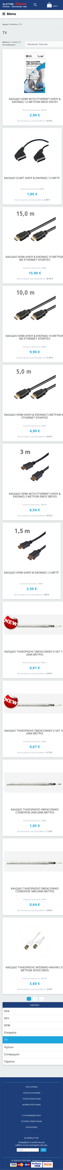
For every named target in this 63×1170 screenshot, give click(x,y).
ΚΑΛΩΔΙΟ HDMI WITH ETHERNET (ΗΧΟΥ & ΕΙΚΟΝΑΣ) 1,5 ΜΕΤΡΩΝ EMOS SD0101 (35, 100)
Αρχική (5, 24)
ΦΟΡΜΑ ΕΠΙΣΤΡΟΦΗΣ (31, 1104)
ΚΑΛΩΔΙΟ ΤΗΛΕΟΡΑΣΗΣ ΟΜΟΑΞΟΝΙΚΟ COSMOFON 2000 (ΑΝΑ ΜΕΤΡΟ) (35, 811)
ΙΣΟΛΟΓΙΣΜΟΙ (31, 1127)
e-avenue (47, 1160)
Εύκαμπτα (10, 1032)
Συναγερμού (11, 1054)
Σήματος (9, 1061)
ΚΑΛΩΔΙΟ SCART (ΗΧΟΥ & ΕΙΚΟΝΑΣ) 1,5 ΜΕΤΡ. (32, 178)
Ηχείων (9, 1047)
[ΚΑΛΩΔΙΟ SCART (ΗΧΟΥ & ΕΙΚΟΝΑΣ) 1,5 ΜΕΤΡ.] (32, 151)
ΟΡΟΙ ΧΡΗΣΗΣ (31, 1087)
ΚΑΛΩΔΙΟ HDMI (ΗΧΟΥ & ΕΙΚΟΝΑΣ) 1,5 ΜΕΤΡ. (31, 572)
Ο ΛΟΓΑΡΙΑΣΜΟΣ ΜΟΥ (31, 1115)
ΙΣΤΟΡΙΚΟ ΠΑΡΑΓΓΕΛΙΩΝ (31, 1121)
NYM (7, 1025)
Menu (11, 14)
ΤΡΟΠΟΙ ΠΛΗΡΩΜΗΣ (31, 1093)
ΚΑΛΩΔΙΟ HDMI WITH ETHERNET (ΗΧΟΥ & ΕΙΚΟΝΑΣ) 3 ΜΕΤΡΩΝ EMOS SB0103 (35, 495)
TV (6, 1040)
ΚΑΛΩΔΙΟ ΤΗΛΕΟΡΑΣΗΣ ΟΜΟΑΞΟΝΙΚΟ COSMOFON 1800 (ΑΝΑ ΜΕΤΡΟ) (35, 890)
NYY (6, 1018)
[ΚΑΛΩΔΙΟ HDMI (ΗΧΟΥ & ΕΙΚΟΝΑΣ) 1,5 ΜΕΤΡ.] (31, 545)
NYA (6, 1011)
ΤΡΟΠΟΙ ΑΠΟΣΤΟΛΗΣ (31, 1099)
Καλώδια (14, 24)
